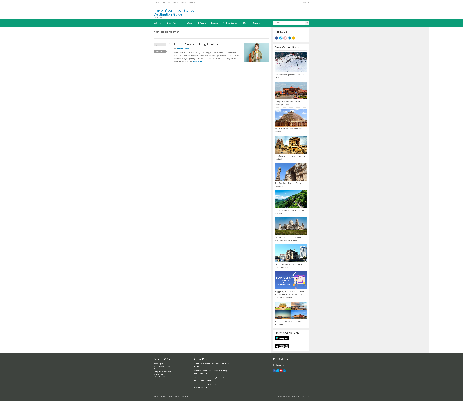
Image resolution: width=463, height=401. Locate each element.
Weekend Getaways (230, 23)
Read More (197, 61)
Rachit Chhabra (183, 49)
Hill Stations (201, 23)
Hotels (183, 2)
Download (192, 2)
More (245, 23)
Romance (214, 23)
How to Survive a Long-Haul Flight (198, 44)
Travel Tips (158, 51)
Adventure (158, 23)
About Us (166, 2)
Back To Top (305, 396)
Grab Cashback (159, 377)
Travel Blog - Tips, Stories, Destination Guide (174, 12)
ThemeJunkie (295, 396)
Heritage (188, 23)
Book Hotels (158, 369)
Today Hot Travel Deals (162, 372)
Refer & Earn (158, 374)
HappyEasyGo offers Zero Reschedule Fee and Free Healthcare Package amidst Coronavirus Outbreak (291, 294)
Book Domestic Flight (162, 366)
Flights (175, 2)
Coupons (256, 23)
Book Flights (158, 364)
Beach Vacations (173, 23)
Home (158, 2)
